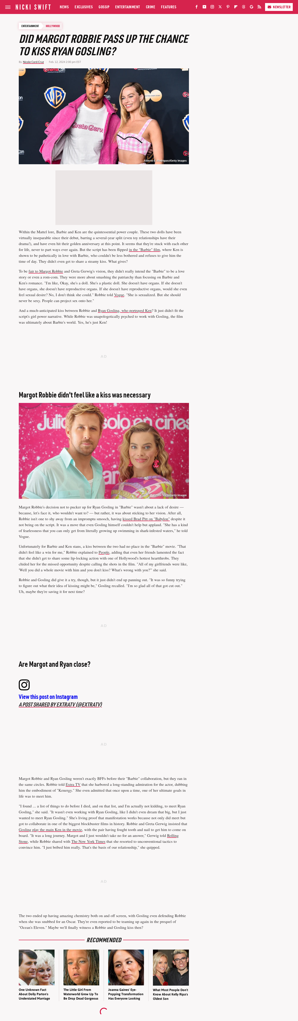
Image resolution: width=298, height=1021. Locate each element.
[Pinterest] (228, 7)
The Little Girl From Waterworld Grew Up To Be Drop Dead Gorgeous (80, 994)
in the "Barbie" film (144, 249)
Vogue (119, 294)
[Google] (251, 7)
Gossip (104, 6)
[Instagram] (212, 7)
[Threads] (243, 7)
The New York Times (88, 841)
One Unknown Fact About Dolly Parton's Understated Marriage (34, 994)
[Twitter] (220, 7)
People (104, 552)
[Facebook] (196, 7)
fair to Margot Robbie (46, 271)
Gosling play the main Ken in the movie (50, 829)
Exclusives (84, 6)
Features (168, 6)
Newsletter (282, 7)
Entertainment (127, 6)
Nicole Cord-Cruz (33, 62)
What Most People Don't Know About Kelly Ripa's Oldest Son (170, 994)
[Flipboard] (236, 7)
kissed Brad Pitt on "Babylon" (146, 518)
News (64, 6)
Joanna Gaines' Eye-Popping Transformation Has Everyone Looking (125, 994)
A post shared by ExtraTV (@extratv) (60, 704)
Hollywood (53, 26)
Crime (150, 6)
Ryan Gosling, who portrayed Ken (125, 310)
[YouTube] (204, 7)
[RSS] (259, 7)
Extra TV (73, 784)
